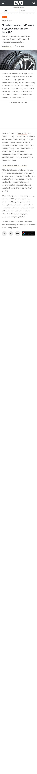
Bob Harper (8, 46)
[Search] (33, 2)
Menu (3, 3)
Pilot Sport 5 (22, 133)
